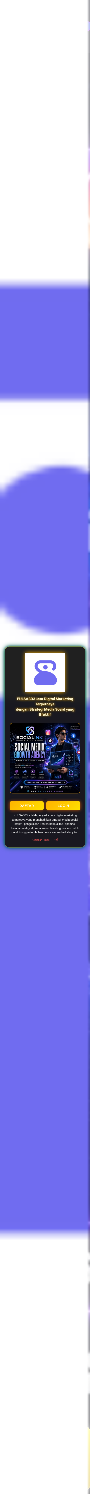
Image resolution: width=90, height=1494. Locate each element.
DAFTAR (26, 806)
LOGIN (63, 806)
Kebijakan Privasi (41, 840)
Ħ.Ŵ (56, 840)
